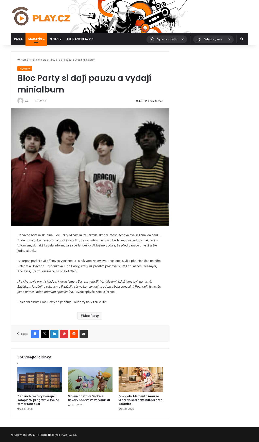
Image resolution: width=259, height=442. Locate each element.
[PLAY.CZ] (41, 16)
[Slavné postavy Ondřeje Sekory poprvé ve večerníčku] (90, 379)
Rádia (18, 39)
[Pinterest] (64, 334)
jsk (26, 100)
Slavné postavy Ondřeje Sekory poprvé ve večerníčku (89, 398)
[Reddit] (74, 334)
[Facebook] (35, 334)
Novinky (35, 59)
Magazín (35, 39)
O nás (54, 39)
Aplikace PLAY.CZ (79, 39)
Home (24, 59)
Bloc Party (91, 316)
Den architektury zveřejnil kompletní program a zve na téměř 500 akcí (38, 400)
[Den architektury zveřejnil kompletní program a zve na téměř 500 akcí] (39, 379)
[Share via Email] (84, 334)
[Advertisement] (210, 79)
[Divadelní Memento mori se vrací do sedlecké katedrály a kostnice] (141, 379)
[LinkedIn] (54, 334)
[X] (45, 334)
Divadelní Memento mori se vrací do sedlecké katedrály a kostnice (140, 400)
